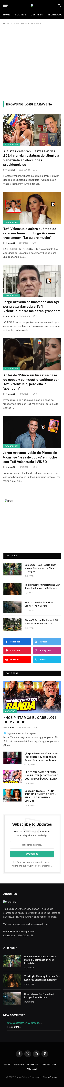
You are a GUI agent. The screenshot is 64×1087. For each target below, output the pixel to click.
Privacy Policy (33, 866)
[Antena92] (32, 5)
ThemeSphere (50, 1077)
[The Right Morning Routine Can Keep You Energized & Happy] (12, 589)
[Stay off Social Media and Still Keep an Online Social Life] (12, 624)
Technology (49, 1064)
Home (7, 14)
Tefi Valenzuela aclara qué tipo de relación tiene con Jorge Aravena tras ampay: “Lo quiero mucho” (29, 233)
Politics (20, 14)
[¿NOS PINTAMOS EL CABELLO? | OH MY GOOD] (32, 697)
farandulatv (12, 145)
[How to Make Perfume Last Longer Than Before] (12, 607)
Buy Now (32, 1069)
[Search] (59, 5)
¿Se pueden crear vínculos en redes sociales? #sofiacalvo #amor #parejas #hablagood (41, 756)
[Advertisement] (32, 62)
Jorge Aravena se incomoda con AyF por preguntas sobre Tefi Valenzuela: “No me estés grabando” (32, 306)
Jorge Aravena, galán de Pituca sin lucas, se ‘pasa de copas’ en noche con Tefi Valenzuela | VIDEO (30, 457)
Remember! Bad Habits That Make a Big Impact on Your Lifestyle (40, 568)
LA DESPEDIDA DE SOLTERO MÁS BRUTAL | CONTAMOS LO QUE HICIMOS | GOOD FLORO (41, 775)
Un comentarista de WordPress (23, 1023)
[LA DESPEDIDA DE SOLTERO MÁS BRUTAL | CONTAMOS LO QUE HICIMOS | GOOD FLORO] (12, 776)
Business (37, 14)
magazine (10, 711)
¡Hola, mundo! (14, 1027)
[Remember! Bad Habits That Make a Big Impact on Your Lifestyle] (12, 569)
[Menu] (5, 5)
